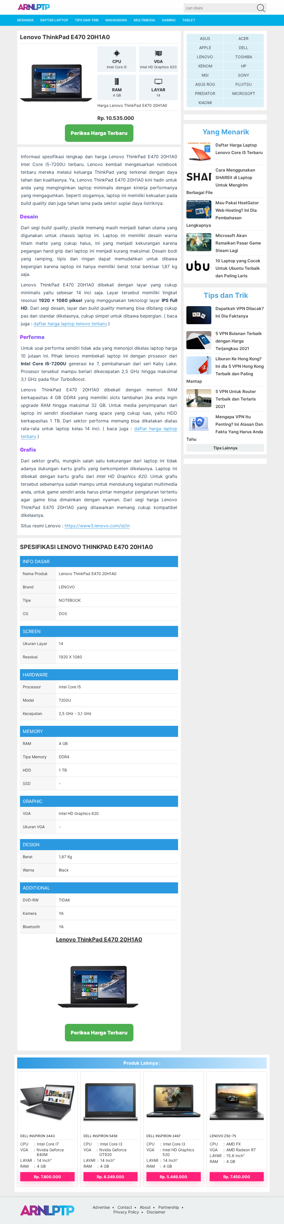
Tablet (188, 20)
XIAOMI (205, 102)
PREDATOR (205, 93)
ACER (243, 38)
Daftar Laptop (54, 20)
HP (243, 66)
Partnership (168, 1207)
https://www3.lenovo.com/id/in (97, 525)
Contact (125, 1207)
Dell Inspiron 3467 (163, 1136)
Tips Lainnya (225, 447)
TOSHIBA (243, 56)
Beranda (25, 20)
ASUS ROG (205, 84)
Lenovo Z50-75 (223, 1136)
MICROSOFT (243, 93)
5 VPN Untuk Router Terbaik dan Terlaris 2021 (235, 399)
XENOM (205, 66)
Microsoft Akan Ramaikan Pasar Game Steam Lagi (238, 243)
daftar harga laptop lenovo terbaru (70, 323)
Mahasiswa (116, 20)
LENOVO (205, 56)
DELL (243, 47)
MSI (205, 75)
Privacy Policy (126, 1212)
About (145, 1207)
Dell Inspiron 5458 (100, 1136)
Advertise (101, 1207)
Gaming (169, 20)
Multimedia (144, 20)
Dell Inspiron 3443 (37, 1136)
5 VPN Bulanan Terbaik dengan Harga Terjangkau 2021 (238, 341)
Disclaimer (156, 1212)
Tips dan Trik (87, 20)
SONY (243, 75)
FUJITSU (243, 84)
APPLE (205, 47)
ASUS (205, 38)
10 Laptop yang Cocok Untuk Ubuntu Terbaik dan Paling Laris (237, 268)
